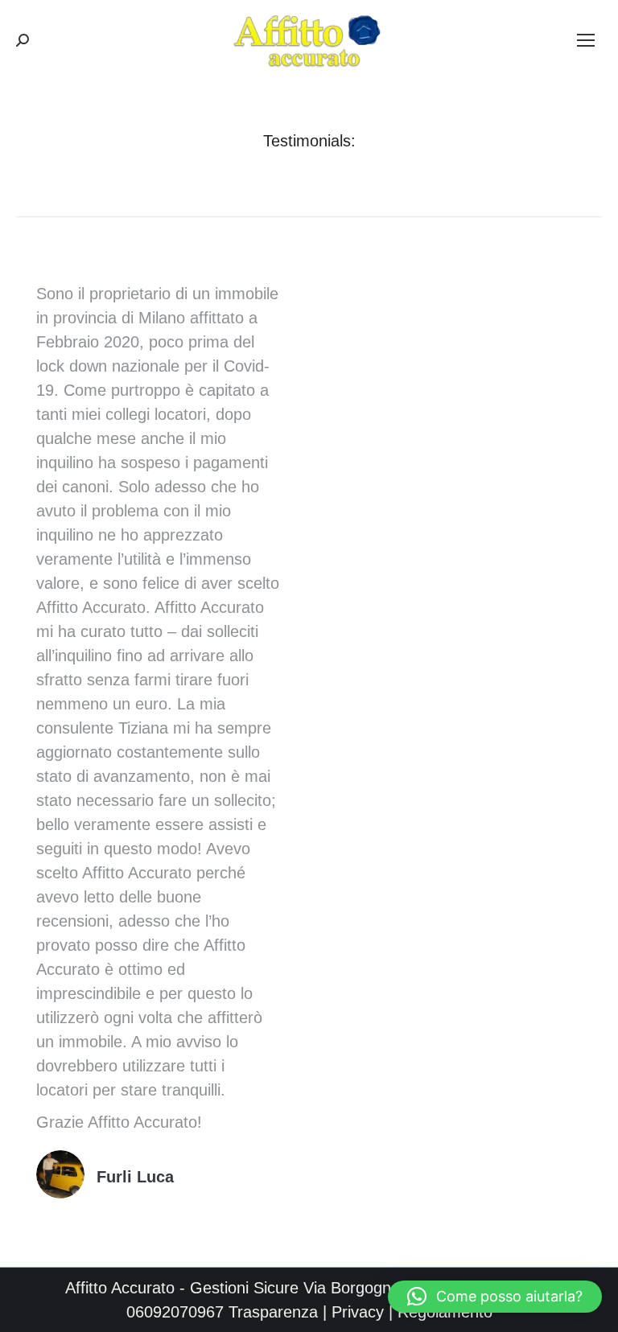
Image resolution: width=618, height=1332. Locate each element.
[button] (495, 1297)
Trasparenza (273, 1312)
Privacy (358, 1312)
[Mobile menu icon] (586, 40)
